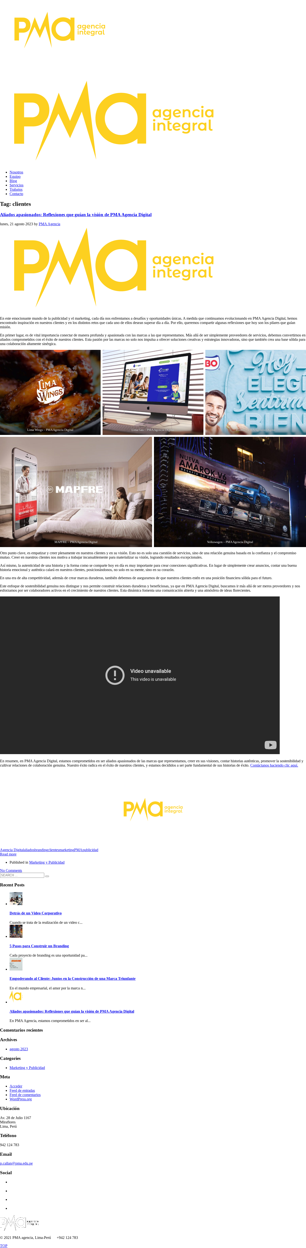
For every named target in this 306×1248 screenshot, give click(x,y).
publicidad (90, 850)
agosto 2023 (19, 1049)
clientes (53, 850)
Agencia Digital (12, 850)
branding (41, 850)
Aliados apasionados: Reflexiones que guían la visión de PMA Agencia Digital (76, 214)
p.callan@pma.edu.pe (16, 1163)
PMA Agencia (49, 224)
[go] (47, 876)
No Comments (11, 870)
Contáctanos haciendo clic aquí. (274, 765)
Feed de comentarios (25, 1095)
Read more (8, 854)
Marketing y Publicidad (47, 862)
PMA (78, 850)
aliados (29, 850)
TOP (3, 1246)
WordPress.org (21, 1099)
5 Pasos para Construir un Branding (39, 946)
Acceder (16, 1086)
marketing (66, 850)
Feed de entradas (22, 1090)
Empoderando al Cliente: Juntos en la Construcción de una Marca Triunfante (73, 978)
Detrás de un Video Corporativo (36, 913)
